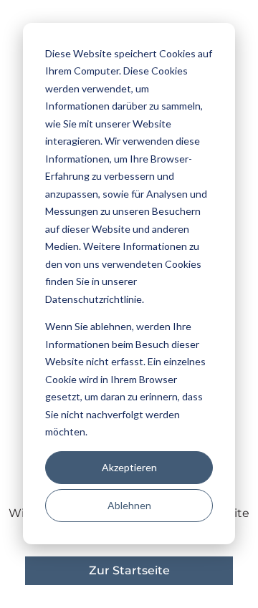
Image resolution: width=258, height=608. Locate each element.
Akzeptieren (129, 467)
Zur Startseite (129, 570)
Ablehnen (129, 505)
